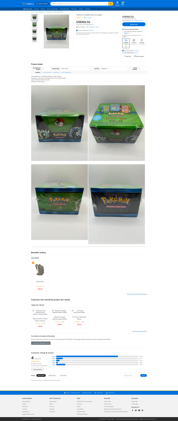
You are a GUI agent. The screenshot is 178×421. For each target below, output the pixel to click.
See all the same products (140, 331)
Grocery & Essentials (52, 9)
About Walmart (26, 401)
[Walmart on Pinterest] (142, 410)
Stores (51, 404)
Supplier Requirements (28, 414)
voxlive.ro (91, 30)
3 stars (53, 360)
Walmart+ (52, 409)
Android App (134, 404)
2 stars (53, 362)
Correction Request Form (41, 343)
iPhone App (134, 401)
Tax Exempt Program (82, 414)
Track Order (100, 393)
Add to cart (134, 24)
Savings (43, 9)
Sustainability (25, 411)
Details (136, 52)
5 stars (53, 356)
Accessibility (80, 409)
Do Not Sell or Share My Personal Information (116, 411)
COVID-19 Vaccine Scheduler (84, 401)
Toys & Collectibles (39, 12)
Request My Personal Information (113, 409)
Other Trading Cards (58, 12)
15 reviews (88, 17)
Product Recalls (81, 411)
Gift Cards (52, 411)
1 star (54, 364)
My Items (87, 9)
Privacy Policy (108, 404)
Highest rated (52, 375)
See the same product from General (137, 294)
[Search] (110, 4)
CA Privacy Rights (108, 406)
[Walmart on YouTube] (139, 410)
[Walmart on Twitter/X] (136, 410)
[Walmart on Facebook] (132, 410)
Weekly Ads (111, 393)
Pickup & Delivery (64, 9)
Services (36, 9)
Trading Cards (48, 12)
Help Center (88, 393)
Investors (24, 409)
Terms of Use (107, 401)
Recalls (78, 406)
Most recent (41, 375)
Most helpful (63, 375)
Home (32, 12)
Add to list (128, 56)
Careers (81, 9)
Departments (28, 9)
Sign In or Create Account (73, 393)
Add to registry (140, 56)
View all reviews (37, 369)
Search (143, 375)
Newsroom (25, 406)
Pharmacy (74, 9)
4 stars (53, 358)
